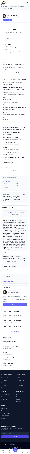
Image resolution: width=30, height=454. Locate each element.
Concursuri (18, 396)
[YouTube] (18, 448)
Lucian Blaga (19, 382)
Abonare (15, 436)
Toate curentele (5, 387)
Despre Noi (4, 408)
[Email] (20, 448)
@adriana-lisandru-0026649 (17, 6)
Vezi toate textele (15, 331)
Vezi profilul (15, 304)
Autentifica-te (10, 213)
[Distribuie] (13, 170)
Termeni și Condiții (5, 413)
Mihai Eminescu (20, 378)
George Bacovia (20, 380)
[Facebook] (9, 448)
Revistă (18, 399)
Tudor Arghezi (19, 385)
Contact (3, 418)
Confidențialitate (5, 415)
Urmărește (8, 20)
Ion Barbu (18, 387)
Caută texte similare (8, 281)
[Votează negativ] (8, 171)
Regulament (19, 401)
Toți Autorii (4, 399)
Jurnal (4, 8)
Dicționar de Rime (5, 394)
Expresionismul (5, 385)
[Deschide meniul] (27, 2)
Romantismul (4, 378)
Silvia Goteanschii (10, 220)
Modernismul (4, 382)
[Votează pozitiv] (4, 171)
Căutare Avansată (5, 396)
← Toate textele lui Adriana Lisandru (12, 279)
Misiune (3, 410)
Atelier (6, 6)
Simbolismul (4, 380)
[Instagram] (12, 448)
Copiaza (25, 194)
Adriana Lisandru (6, 181)
